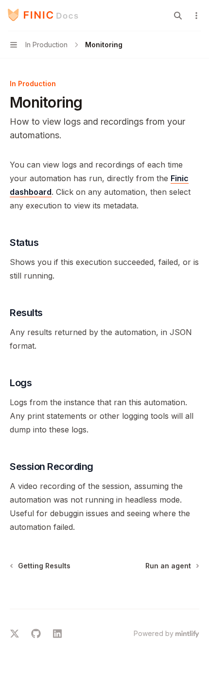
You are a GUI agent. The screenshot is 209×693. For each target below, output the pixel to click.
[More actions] (196, 15)
